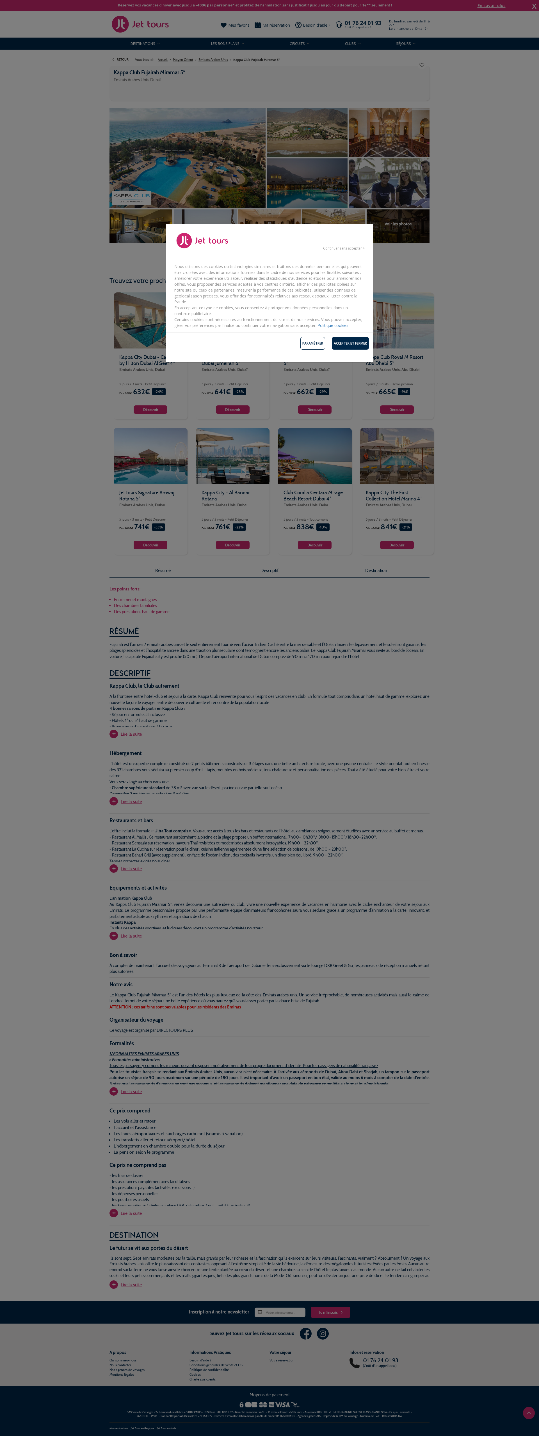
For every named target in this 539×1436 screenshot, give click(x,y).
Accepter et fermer (350, 343)
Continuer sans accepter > (344, 248)
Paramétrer (312, 343)
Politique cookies (333, 325)
